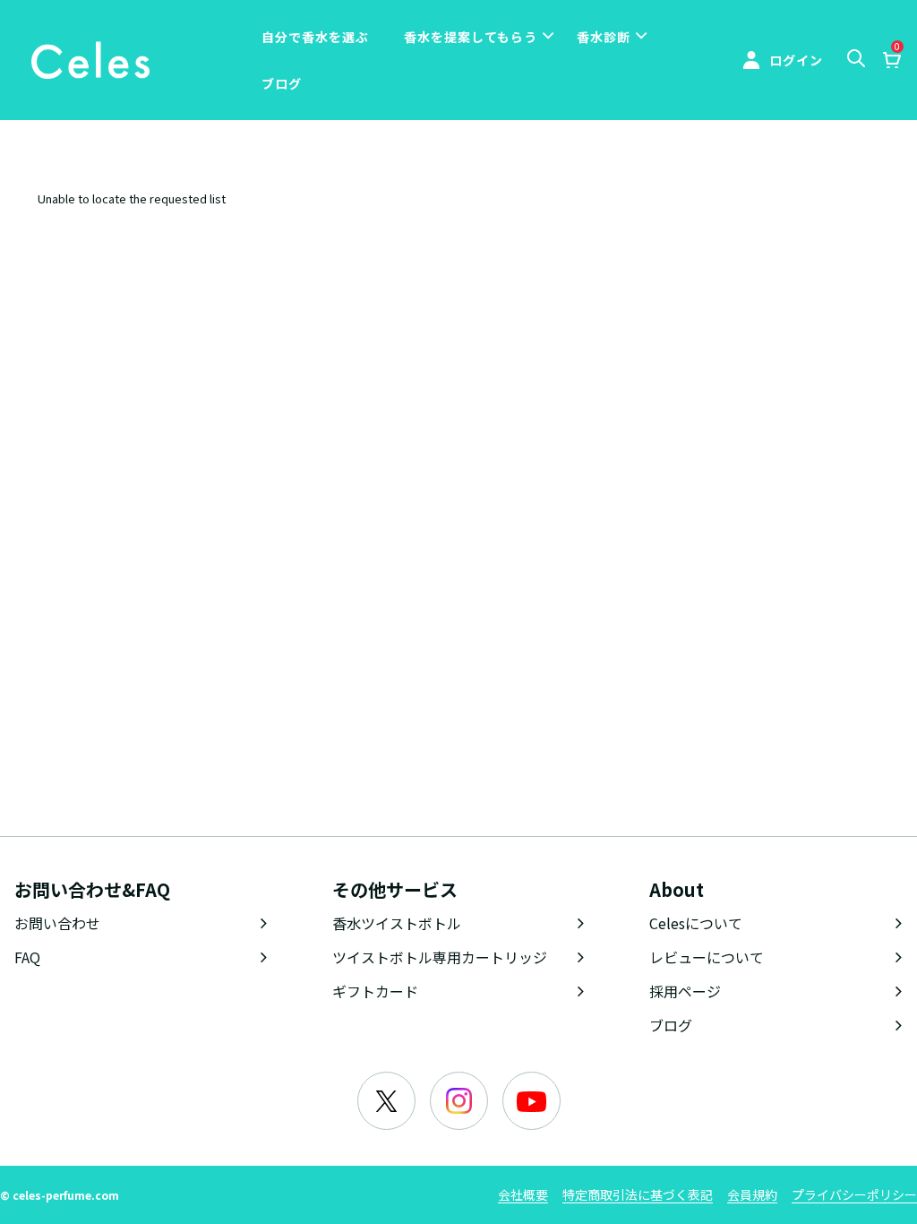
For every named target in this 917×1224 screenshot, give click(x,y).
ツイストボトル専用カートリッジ (439, 957)
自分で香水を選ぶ (315, 37)
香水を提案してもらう (470, 37)
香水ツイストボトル (396, 923)
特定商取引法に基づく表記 (637, 1194)
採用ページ (685, 991)
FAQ (27, 957)
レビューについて (706, 957)
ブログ (281, 83)
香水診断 (603, 37)
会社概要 (523, 1194)
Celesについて (695, 923)
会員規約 (752, 1194)
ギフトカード (375, 991)
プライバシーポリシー (854, 1194)
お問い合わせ (57, 923)
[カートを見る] (891, 62)
